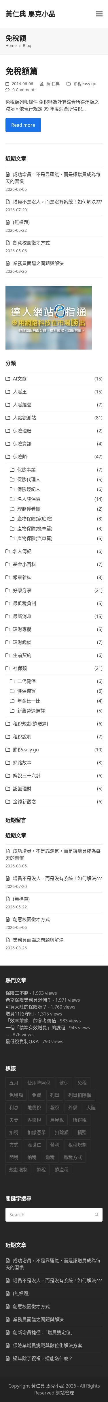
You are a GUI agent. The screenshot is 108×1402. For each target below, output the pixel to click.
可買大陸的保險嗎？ (26, 1007)
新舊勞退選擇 (31, 710)
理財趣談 (22, 642)
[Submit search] (97, 1215)
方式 (13, 1145)
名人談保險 (28, 499)
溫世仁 (34, 1145)
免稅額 (16, 1095)
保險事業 (26, 469)
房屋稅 (57, 1120)
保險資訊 (22, 443)
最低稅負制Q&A (22, 1041)
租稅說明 (22, 736)
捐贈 (82, 1132)
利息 (13, 1107)
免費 (36, 1095)
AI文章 (19, 379)
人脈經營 (22, 405)
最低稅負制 (24, 603)
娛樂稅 (34, 1120)
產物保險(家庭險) (34, 519)
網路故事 (22, 762)
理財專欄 (22, 629)
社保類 (20, 668)
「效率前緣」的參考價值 (30, 1021)
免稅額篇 (21, 71)
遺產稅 (62, 1169)
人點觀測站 (24, 418)
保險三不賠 (17, 993)
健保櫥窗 (26, 691)
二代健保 (26, 681)
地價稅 (34, 1107)
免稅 (82, 1083)
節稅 (13, 1157)
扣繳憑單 (36, 1132)
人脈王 (20, 392)
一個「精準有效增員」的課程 (35, 1027)
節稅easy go (84, 83)
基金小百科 (24, 564)
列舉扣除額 (79, 1095)
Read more (23, 125)
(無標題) (21, 222)
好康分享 (22, 590)
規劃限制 (18, 1169)
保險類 (20, 456)
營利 (54, 1145)
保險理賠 (22, 430)
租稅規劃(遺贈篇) (30, 723)
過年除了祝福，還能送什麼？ (43, 1358)
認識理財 (22, 788)
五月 (13, 1083)
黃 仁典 (53, 83)
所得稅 (80, 1120)
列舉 (54, 1095)
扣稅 (13, 1132)
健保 (64, 1083)
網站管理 (65, 1393)
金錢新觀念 (24, 801)
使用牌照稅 (38, 1083)
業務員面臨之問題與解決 (38, 263)
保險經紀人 (28, 489)
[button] (99, 14)
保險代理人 (28, 479)
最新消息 (22, 616)
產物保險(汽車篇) (34, 538)
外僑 (72, 1107)
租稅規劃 (77, 1145)
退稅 (41, 1169)
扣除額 (62, 1132)
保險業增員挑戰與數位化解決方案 (47, 1345)
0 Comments (24, 89)
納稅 (32, 1157)
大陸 (91, 1107)
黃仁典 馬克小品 (30, 13)
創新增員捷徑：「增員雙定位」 (44, 1332)
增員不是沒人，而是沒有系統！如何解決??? (57, 202)
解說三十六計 (27, 775)
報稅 (54, 1107)
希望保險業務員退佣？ (28, 1000)
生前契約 (22, 655)
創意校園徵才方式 (31, 243)
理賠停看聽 (28, 509)
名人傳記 (22, 551)
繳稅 (50, 1157)
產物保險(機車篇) (34, 528)
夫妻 (13, 1120)
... (7, 1034)
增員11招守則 (19, 1014)
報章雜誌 (22, 577)
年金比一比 (28, 701)
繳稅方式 (73, 1157)
